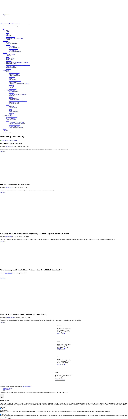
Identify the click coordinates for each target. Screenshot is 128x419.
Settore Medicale (13, 82)
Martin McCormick (9, 317)
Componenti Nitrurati (14, 99)
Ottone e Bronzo (13, 107)
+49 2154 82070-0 (60, 380)
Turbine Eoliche (12, 89)
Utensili (11, 97)
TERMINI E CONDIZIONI (6, 389)
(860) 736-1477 (61, 349)
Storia (7, 33)
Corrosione (8, 55)
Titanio (10, 114)
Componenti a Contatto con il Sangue (17, 94)
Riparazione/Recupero (11, 67)
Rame (10, 109)
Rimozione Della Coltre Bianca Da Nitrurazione (17, 62)
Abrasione (8, 69)
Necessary (4, 408)
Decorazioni (12, 77)
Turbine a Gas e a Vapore (15, 81)
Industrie (8, 71)
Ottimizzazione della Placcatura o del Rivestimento (18, 65)
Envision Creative (27, 386)
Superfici (8, 42)
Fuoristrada (11, 86)
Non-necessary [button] (3, 412)
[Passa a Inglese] (3, 1)
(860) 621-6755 (61, 333)
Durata (7, 57)
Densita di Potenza (10, 66)
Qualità (7, 34)
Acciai (10, 110)
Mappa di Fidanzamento (11, 117)
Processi (8, 45)
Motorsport (11, 85)
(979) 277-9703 (61, 364)
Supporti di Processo (14, 126)
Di (3, 29)
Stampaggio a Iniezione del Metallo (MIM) (19, 83)
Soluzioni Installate (10, 118)
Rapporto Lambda (10, 58)
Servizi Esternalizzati (11, 119)
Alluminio (11, 106)
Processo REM (12, 50)
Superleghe (11, 113)
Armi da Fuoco (12, 79)
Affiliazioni (8, 35)
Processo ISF (12, 46)
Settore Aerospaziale (13, 74)
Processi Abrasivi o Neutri (15, 51)
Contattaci (5, 130)
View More (2, 151)
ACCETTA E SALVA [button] (5, 418)
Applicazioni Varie (13, 98)
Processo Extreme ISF (14, 47)
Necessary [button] (2, 407)
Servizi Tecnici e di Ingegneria (16, 127)
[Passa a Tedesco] (3, 3)
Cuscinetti (11, 93)
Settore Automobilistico (14, 75)
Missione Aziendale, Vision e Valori (14, 38)
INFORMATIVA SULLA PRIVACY (7, 388)
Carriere (8, 39)
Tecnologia (5, 41)
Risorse (4, 129)
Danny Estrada (8, 146)
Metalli (7, 105)
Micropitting (9, 61)
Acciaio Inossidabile (13, 111)
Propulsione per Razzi (14, 103)
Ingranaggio (12, 95)
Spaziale (11, 87)
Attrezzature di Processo (14, 125)
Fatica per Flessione (10, 54)
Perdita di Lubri (9, 59)
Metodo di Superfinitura (11, 43)
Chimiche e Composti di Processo (17, 123)
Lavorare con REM (7, 115)
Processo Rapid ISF (13, 49)
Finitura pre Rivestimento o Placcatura (18, 101)
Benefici (5, 53)
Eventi (7, 31)
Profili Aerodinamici (13, 91)
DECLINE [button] (65, 392)
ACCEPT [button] (59, 392)
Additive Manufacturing (14, 73)
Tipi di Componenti (10, 90)
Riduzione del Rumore (11, 63)
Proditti (7, 121)
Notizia (7, 30)
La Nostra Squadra (10, 37)
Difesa (10, 78)
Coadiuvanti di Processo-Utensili (16, 122)
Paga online (5, 14)
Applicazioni (6, 70)
